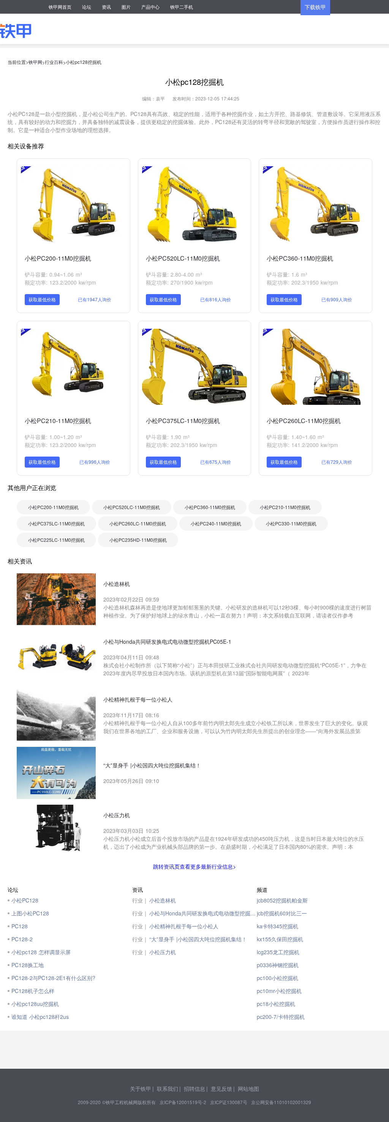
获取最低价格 (42, 299)
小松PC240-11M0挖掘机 (216, 523)
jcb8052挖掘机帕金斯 (282, 900)
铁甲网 (35, 62)
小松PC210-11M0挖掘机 (58, 420)
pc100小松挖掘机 (277, 978)
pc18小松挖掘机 (276, 1003)
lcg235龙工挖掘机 (278, 952)
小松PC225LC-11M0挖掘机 (56, 539)
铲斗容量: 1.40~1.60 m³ (295, 437)
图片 (126, 6)
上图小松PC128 (30, 913)
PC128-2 (22, 939)
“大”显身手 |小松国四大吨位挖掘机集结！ (198, 939)
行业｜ (140, 900)
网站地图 (248, 1088)
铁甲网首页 (60, 6)
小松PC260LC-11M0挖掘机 (304, 420)
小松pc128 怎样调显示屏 (41, 952)
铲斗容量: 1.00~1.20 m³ (53, 437)
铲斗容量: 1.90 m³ (168, 437)
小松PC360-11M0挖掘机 (300, 258)
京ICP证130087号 (228, 1102)
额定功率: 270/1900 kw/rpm (179, 282)
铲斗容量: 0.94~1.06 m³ (53, 274)
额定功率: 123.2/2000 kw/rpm (60, 282)
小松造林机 (162, 900)
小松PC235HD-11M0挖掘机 (138, 539)
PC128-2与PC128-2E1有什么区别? (53, 978)
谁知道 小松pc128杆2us (40, 1016)
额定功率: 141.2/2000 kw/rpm (302, 445)
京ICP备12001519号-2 (183, 1102)
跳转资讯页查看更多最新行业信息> (194, 866)
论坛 (86, 6)
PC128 (19, 926)
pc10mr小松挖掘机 (279, 991)
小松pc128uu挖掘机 (35, 1003)
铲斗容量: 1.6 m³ (287, 274)
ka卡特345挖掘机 (277, 926)
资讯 (106, 6)
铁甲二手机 (181, 6)
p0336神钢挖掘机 (278, 965)
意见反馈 (221, 1088)
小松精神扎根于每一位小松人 (183, 926)
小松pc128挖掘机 (83, 62)
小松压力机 (162, 952)
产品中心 (150, 6)
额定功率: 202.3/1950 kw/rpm (302, 282)
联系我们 (167, 1088)
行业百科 (54, 62)
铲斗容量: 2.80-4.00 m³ (174, 274)
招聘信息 (194, 1088)
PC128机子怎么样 (32, 991)
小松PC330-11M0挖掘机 (291, 523)
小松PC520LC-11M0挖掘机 (183, 258)
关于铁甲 (140, 1088)
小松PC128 (24, 900)
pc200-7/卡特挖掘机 (281, 1016)
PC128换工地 (27, 965)
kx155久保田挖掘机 (280, 939)
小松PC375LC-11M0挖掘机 (183, 420)
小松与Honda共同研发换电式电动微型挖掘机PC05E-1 (203, 913)
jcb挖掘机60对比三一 (282, 913)
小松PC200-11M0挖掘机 (58, 258)
